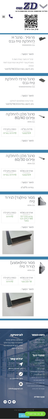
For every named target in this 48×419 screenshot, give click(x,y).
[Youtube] (9, 401)
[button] (24, 415)
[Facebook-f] (14, 401)
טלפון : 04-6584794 (16, 379)
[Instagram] (5, 401)
